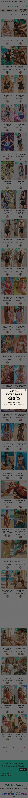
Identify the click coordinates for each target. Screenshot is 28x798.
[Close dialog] (25, 390)
